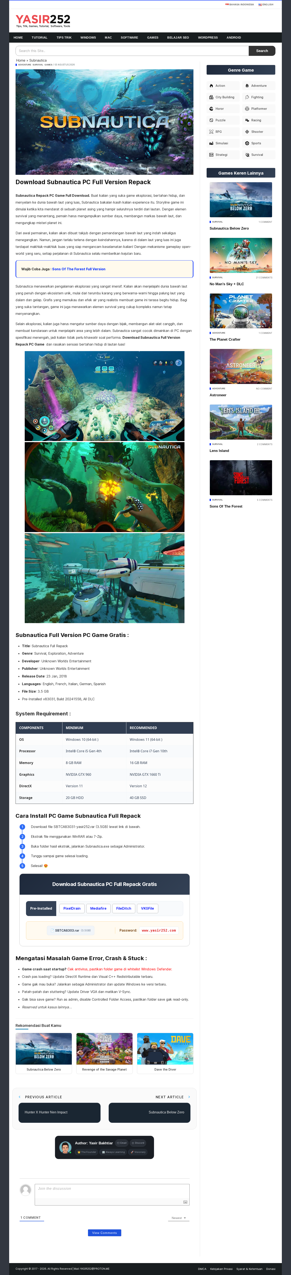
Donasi (270, 1269)
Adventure (24, 65)
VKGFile (147, 908)
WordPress (208, 37)
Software (129, 37)
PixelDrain (72, 908)
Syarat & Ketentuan (249, 1269)
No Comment (264, 388)
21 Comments (264, 277)
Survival (38, 65)
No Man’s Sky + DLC (227, 284)
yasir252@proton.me (94, 1268)
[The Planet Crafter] (241, 311)
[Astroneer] (241, 366)
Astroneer (218, 395)
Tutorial (40, 37)
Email (123, 1142)
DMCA (202, 1269)
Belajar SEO (178, 37)
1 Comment (265, 222)
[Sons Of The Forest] (241, 477)
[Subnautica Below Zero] (241, 199)
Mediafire (98, 908)
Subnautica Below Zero (229, 228)
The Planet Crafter (225, 339)
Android (234, 37)
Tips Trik (64, 37)
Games (152, 37)
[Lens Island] (241, 422)
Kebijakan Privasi (221, 1269)
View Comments (104, 1232)
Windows (88, 37)
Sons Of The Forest (226, 506)
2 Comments (264, 444)
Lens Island (219, 451)
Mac (108, 37)
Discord (139, 1142)
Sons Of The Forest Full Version (78, 269)
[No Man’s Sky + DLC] (241, 255)
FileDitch (123, 908)
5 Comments (264, 500)
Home (18, 37)
